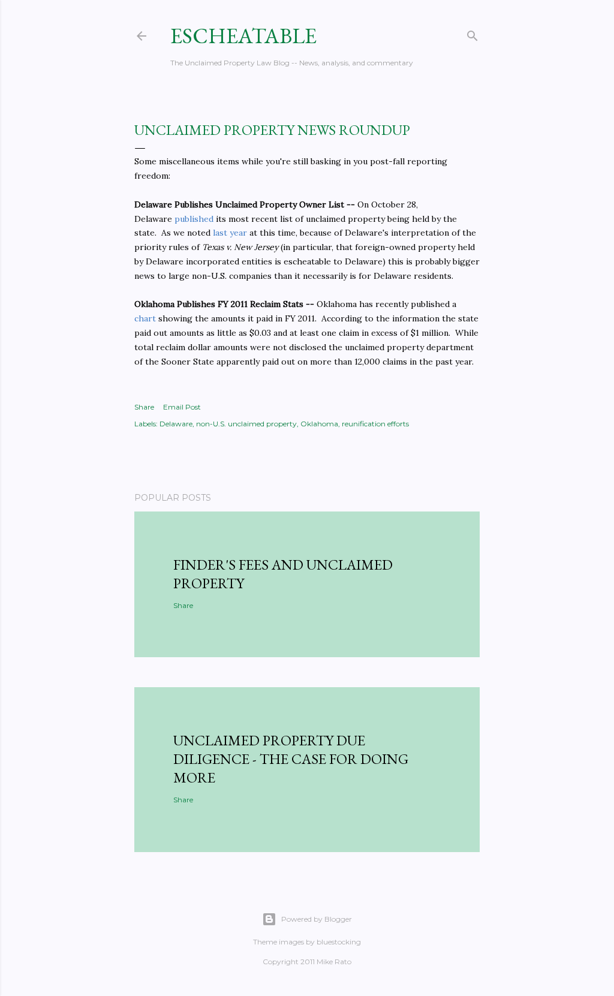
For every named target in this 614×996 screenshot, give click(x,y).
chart (145, 318)
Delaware (175, 423)
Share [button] (144, 406)
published (193, 218)
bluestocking (339, 941)
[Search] (472, 33)
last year (230, 232)
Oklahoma (319, 423)
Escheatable (243, 36)
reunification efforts (375, 423)
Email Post (182, 406)
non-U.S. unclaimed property (246, 423)
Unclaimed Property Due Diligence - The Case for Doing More (290, 759)
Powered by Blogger (316, 918)
